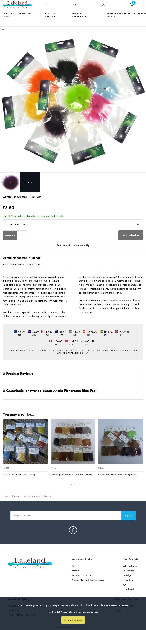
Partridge (127, 575)
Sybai (125, 585)
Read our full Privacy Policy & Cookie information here (73, 612)
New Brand (128, 589)
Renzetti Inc (128, 571)
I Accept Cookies (73, 620)
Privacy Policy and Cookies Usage (88, 580)
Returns (75, 571)
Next (140, 454)
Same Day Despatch (49, 15)
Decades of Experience (79, 15)
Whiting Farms (130, 566)
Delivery (76, 566)
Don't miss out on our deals (17, 15)
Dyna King (128, 580)
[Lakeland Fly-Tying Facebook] (73, 530)
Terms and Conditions (82, 575)
